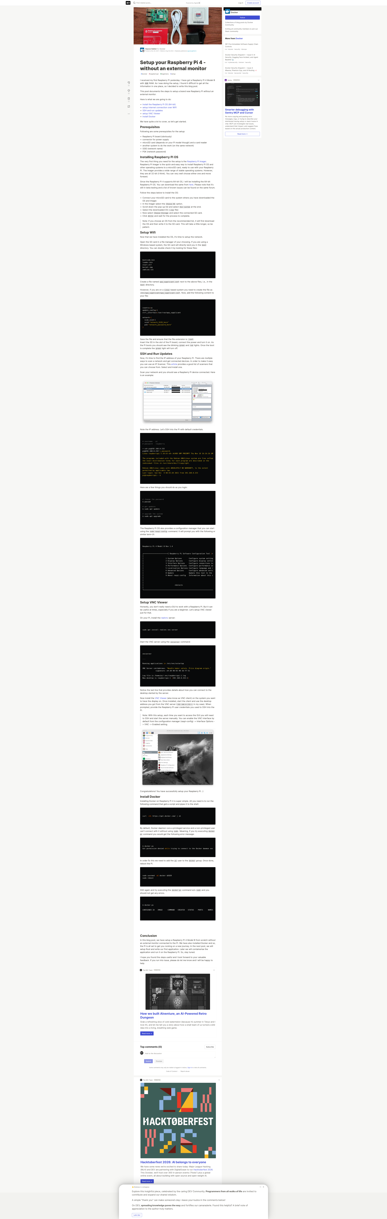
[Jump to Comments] (129, 91)
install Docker (149, 116)
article (174, 364)
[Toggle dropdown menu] (214, 970)
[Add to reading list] (129, 99)
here (191, 184)
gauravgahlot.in (192, 51)
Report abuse (185, 1071)
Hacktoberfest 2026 (202, 1169)
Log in (240, 3)
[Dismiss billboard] (263, 1187)
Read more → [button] (147, 1033)
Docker (162, 49)
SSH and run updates (153, 110)
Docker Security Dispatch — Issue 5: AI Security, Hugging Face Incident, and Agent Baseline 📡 (241, 58)
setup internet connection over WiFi (160, 107)
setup (173, 74)
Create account (253, 3)
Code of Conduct (171, 1071)
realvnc (164, 618)
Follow (242, 18)
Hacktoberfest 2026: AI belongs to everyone (173, 1162)
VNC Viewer (161, 698)
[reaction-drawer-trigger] (128, 83)
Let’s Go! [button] (137, 1215)
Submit (148, 1061)
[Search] (134, 3)
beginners (164, 74)
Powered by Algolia (192, 3)
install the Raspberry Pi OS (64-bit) (159, 104)
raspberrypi (154, 74)
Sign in (189, 1067)
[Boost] (129, 106)
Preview (159, 1061)
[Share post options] (129, 114)
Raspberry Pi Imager (196, 161)
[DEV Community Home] (128, 3)
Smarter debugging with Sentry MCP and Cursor (239, 111)
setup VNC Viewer (151, 113)
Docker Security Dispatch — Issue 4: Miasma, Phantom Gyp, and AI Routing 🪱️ (241, 70)
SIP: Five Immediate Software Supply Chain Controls (241, 46)
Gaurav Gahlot (151, 49)
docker (144, 74)
